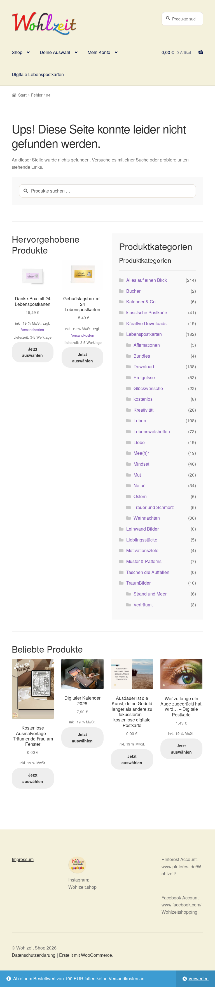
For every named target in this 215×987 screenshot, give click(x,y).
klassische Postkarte (146, 312)
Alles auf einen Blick (146, 280)
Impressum (23, 859)
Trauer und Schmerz (154, 507)
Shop (17, 52)
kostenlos (143, 399)
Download (144, 366)
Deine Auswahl (55, 52)
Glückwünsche (148, 388)
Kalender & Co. (141, 301)
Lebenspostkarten (144, 334)
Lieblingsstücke (141, 539)
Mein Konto (99, 52)
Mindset (141, 464)
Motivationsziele (142, 550)
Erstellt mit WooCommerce (85, 955)
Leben (140, 420)
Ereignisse (144, 377)
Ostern (140, 496)
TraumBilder (138, 583)
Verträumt (143, 604)
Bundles (142, 356)
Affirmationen (147, 345)
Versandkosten (32, 329)
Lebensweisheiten (152, 431)
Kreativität (143, 410)
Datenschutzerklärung (33, 955)
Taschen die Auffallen (147, 572)
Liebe (139, 442)
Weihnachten (147, 518)
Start (22, 95)
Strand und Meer (150, 593)
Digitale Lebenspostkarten (38, 74)
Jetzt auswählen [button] (32, 352)
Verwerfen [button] (198, 978)
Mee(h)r (141, 453)
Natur (139, 485)
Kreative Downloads (146, 323)
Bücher (133, 291)
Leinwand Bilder (142, 529)
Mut (137, 475)
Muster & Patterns (144, 561)
